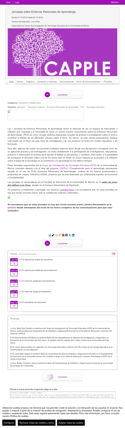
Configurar (9, 422)
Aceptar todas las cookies (71, 422)
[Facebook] (66, 234)
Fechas (20, 81)
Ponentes (108, 81)
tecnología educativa (95, 107)
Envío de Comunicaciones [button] (88, 81)
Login (17, 2)
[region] (62, 415)
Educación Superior (36, 107)
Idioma (114, 2)
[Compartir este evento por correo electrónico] (49, 234)
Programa (30, 81)
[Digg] (56, 234)
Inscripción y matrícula (47, 81)
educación (21, 107)
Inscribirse (63, 94)
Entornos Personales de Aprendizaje (63, 107)
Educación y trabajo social (29, 102)
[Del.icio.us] (53, 234)
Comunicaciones (67, 81)
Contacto (62, 376)
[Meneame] (60, 234)
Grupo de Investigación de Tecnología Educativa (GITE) (69, 165)
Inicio (8, 2)
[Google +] (63, 234)
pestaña (12, 207)
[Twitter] (70, 234)
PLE (82, 107)
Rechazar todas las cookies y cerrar (36, 422)
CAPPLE (64, 168)
